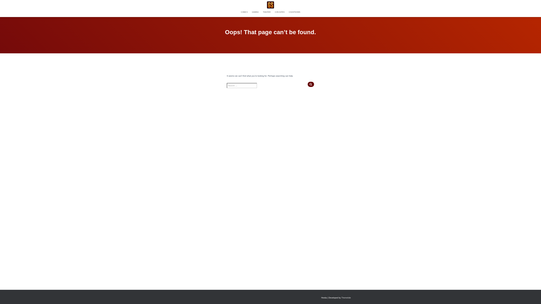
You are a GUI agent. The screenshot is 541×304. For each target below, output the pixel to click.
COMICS (244, 12)
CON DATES (280, 12)
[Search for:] (267, 87)
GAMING (255, 12)
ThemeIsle (346, 298)
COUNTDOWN (294, 12)
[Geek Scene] (270, 4)
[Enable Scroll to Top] (535, 298)
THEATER (267, 12)
